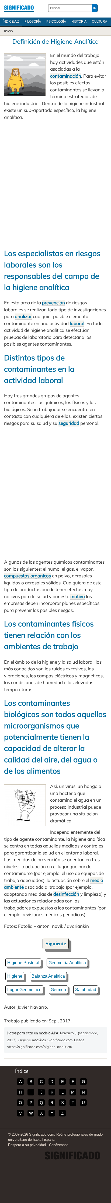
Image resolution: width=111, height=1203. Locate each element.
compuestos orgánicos (27, 575)
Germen (58, 989)
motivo (77, 596)
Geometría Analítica (67, 962)
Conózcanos (58, 1145)
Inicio (8, 31)
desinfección (66, 894)
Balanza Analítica (48, 976)
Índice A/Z (11, 21)
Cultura (99, 21)
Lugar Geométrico (24, 989)
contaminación (65, 76)
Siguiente (56, 943)
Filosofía (33, 21)
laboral (77, 323)
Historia (78, 21)
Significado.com (19, 8)
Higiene (14, 976)
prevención (53, 302)
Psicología (56, 21)
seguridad (68, 423)
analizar (23, 316)
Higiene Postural (23, 962)
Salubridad (85, 989)
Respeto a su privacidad (27, 1145)
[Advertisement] (55, 184)
